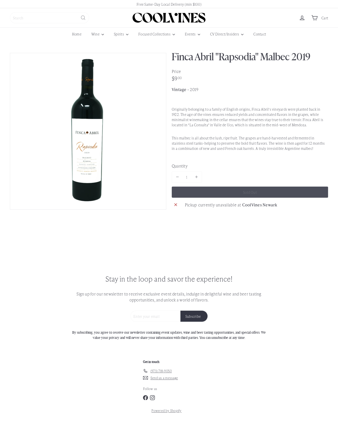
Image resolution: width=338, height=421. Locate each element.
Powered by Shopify (166, 410)
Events (190, 33)
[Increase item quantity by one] (196, 177)
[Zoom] (88, 131)
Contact (259, 33)
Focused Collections (154, 33)
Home (76, 33)
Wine (95, 33)
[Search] (83, 17)
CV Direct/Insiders (225, 33)
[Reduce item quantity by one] (177, 177)
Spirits (119, 33)
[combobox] (49, 17)
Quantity (180, 166)
